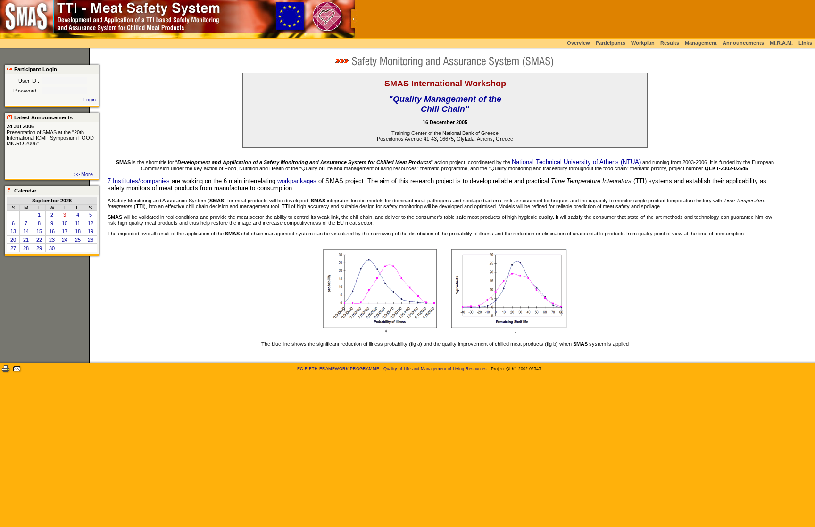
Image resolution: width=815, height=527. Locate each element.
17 (64, 231)
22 (39, 240)
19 (90, 231)
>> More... (85, 174)
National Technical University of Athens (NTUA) (576, 162)
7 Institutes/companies (139, 180)
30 (52, 248)
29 (39, 248)
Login (89, 99)
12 (90, 223)
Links (805, 43)
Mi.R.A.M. (781, 43)
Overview (578, 43)
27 (13, 248)
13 (13, 231)
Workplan (643, 43)
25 (78, 240)
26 (90, 240)
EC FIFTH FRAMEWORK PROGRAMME (338, 369)
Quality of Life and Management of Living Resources (435, 369)
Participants (610, 43)
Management (701, 43)
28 (26, 248)
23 (52, 240)
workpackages (296, 180)
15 (39, 231)
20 (13, 240)
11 (77, 223)
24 (64, 240)
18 (78, 231)
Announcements (743, 43)
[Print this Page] (5, 373)
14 (26, 231)
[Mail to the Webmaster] (17, 373)
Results (669, 43)
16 (52, 231)
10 (64, 223)
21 (26, 240)
